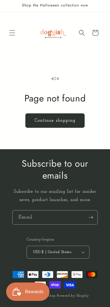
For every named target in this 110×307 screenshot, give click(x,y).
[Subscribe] (90, 217)
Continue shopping (55, 120)
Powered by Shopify (73, 296)
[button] (12, 33)
